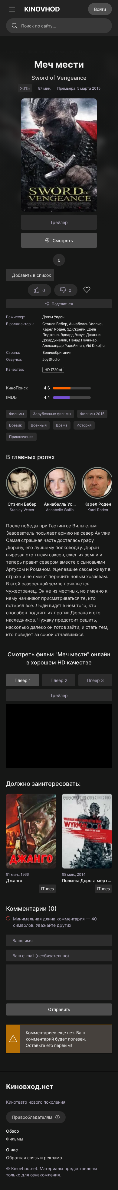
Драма (61, 425)
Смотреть (63, 240)
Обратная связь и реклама (34, 1157)
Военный (39, 425)
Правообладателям (32, 1117)
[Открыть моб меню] (12, 9)
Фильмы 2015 (92, 413)
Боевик (15, 425)
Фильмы (16, 413)
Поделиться (62, 304)
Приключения (21, 436)
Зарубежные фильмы (52, 413)
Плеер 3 (95, 680)
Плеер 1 (23, 680)
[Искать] (14, 25)
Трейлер (59, 222)
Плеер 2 (59, 680)
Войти (100, 9)
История (84, 425)
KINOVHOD (42, 9)
